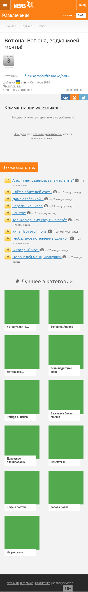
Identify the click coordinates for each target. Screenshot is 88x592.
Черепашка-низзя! (27, 205)
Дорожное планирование (16, 460)
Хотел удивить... (18, 326)
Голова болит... (61, 507)
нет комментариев (19, 90)
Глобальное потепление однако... (40, 238)
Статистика (42, 583)
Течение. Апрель (62, 326)
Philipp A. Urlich (17, 417)
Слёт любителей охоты (32, 191)
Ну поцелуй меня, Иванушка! (37, 256)
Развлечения (16, 15)
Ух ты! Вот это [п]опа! (29, 231)
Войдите (20, 134)
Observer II (58, 462)
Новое (42, 26)
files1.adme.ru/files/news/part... (47, 76)
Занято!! (19, 212)
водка (11, 86)
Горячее (26, 26)
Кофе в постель (17, 507)
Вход (82, 5)
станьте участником (47, 134)
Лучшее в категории (46, 281)
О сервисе (26, 583)
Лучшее (11, 26)
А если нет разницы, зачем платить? (43, 180)
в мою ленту (68, 15)
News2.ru (13, 583)
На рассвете (15, 552)
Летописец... (15, 372)
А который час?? (25, 249)
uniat (24, 82)
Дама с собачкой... (28, 198)
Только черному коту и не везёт (39, 219)
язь (19, 86)
